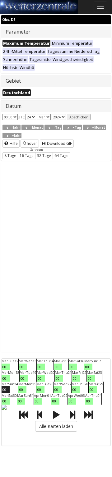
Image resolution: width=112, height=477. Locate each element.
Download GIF (59, 143)
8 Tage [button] (10, 155)
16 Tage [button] (27, 155)
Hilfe (13, 143)
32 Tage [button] (44, 155)
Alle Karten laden (56, 426)
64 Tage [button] (61, 155)
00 (4, 367)
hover (32, 143)
